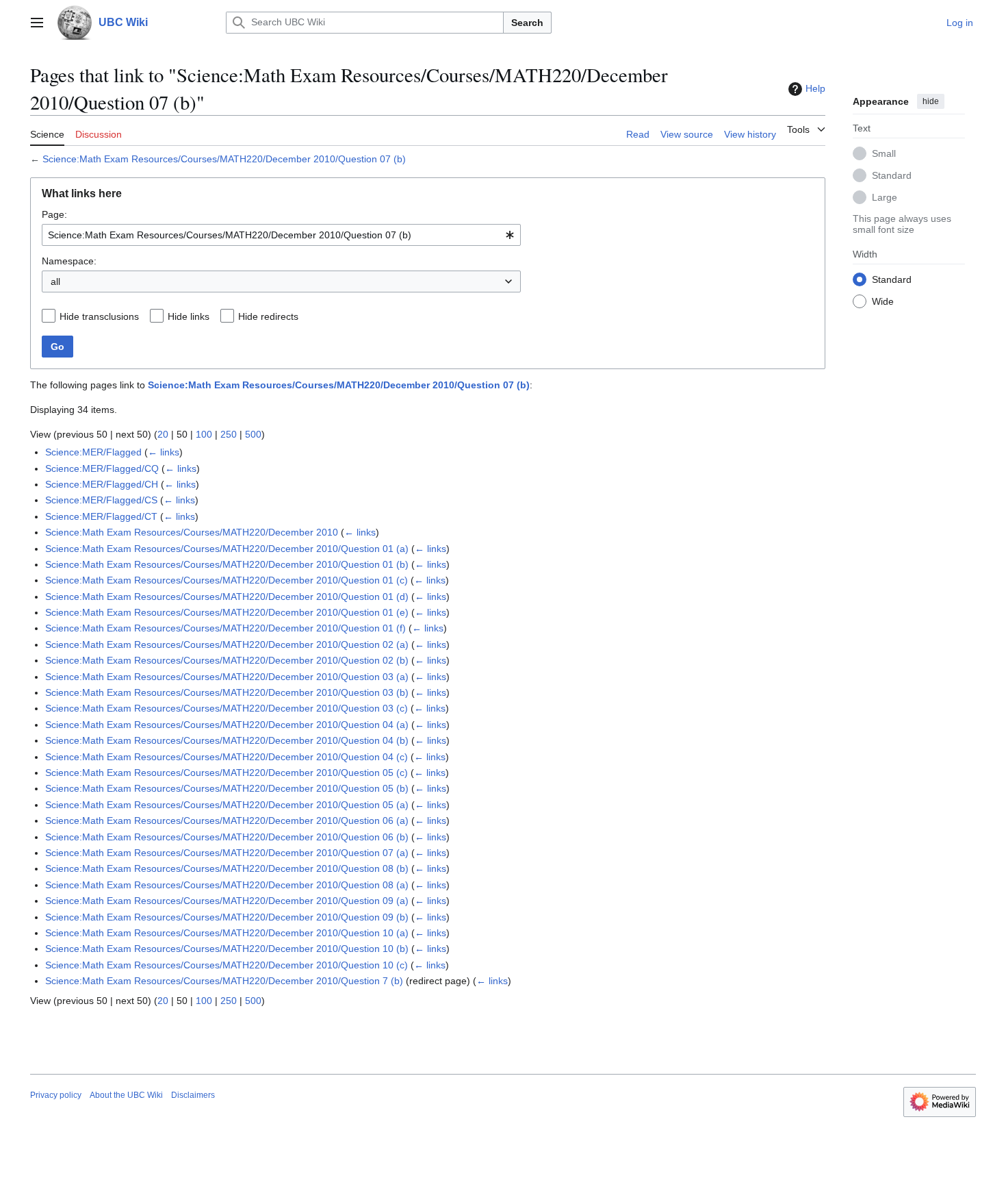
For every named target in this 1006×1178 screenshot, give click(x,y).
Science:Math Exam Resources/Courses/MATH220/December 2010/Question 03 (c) (226, 708)
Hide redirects (268, 316)
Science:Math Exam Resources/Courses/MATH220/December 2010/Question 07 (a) (227, 852)
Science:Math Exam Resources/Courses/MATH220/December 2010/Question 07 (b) (224, 158)
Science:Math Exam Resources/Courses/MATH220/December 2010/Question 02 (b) (227, 660)
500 (253, 434)
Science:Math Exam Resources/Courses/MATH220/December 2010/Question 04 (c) (226, 756)
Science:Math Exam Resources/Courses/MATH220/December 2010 (191, 532)
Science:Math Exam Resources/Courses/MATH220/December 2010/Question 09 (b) (227, 917)
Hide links (188, 316)
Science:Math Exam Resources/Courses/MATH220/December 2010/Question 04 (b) (227, 740)
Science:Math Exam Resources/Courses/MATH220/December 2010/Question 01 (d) (227, 596)
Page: (54, 214)
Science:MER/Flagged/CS (101, 499)
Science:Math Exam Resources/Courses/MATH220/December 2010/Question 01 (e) (227, 612)
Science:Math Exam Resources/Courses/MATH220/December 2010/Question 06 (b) (227, 836)
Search (527, 22)
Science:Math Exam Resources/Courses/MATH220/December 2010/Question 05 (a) (227, 804)
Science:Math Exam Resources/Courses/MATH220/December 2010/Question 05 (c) (226, 772)
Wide (883, 300)
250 (228, 434)
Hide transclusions (99, 316)
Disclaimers (193, 1095)
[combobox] (281, 235)
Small (884, 152)
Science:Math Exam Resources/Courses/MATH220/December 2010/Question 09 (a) (227, 900)
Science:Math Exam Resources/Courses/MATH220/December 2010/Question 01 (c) (226, 580)
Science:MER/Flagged (93, 452)
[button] (37, 23)
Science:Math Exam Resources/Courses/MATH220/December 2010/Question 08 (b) (227, 868)
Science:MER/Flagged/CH (101, 484)
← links (163, 452)
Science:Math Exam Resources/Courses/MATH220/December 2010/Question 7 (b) (224, 980)
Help (815, 88)
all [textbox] (55, 281)
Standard (892, 174)
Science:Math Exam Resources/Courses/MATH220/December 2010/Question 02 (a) (227, 644)
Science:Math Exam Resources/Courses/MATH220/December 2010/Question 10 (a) (227, 932)
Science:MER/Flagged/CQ (102, 468)
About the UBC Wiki (126, 1095)
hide (931, 101)
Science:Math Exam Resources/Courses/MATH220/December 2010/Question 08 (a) (227, 884)
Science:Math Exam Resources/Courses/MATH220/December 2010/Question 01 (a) (227, 548)
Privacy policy (55, 1095)
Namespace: (69, 260)
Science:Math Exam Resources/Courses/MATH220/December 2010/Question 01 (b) (227, 564)
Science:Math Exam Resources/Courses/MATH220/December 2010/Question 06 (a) (227, 820)
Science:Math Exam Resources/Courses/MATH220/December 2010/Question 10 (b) (227, 948)
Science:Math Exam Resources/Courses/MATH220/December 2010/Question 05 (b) (227, 788)
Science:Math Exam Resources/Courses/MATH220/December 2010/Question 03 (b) (227, 692)
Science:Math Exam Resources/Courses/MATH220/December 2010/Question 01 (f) (225, 628)
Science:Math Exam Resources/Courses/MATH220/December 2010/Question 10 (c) (226, 965)
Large (884, 196)
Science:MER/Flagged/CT (101, 516)
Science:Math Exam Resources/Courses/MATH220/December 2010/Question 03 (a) (227, 676)
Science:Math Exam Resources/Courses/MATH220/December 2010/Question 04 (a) (227, 724)
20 (162, 434)
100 (204, 434)
